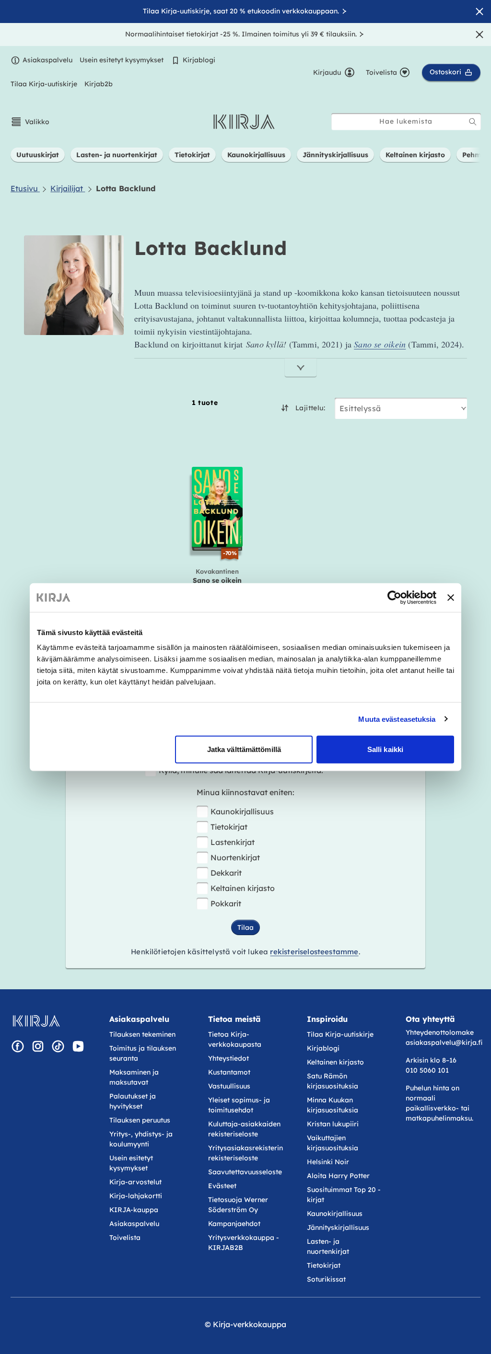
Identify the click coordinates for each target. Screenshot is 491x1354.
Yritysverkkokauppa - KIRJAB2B (243, 1242)
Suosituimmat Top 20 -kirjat (344, 1194)
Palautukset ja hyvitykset (132, 1101)
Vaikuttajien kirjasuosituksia (332, 1143)
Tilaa (245, 927)
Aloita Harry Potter (338, 1175)
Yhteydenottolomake (440, 1032)
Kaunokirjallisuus (242, 811)
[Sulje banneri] (450, 597)
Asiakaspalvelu (47, 60)
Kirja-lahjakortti (135, 1196)
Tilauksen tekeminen (142, 1034)
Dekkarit (226, 873)
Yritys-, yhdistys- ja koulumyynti (141, 1139)
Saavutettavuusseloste (245, 1172)
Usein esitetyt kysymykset (122, 60)
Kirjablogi (199, 60)
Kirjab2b (98, 84)
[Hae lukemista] (473, 122)
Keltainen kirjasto (242, 888)
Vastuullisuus (229, 1086)
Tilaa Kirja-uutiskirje (44, 84)
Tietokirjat (228, 827)
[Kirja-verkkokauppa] (36, 1021)
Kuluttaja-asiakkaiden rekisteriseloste (244, 1129)
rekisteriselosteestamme (314, 951)
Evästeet (222, 1185)
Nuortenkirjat (235, 857)
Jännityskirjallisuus (338, 1227)
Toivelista (124, 1237)
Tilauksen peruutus (139, 1120)
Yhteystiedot (228, 1058)
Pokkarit (225, 903)
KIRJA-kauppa (133, 1209)
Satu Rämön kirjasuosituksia (332, 1081)
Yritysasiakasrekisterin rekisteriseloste (245, 1153)
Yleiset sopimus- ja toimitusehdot (239, 1105)
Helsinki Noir (328, 1161)
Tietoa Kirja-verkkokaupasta (234, 1039)
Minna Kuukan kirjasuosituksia (332, 1105)
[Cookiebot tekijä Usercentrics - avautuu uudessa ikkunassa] (394, 597)
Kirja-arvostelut (135, 1182)
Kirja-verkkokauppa (249, 1324)
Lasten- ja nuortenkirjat (328, 1246)
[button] (30, 121)
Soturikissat (326, 1279)
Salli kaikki (385, 749)
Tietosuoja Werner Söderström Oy (238, 1204)
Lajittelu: (310, 408)
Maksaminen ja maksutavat (134, 1077)
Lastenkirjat (232, 842)
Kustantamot (229, 1072)
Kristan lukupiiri (333, 1124)
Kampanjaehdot (234, 1223)
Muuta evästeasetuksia (396, 719)
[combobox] (406, 121)
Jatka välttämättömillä (244, 749)
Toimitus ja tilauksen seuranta (142, 1053)
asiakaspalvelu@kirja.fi (444, 1042)
